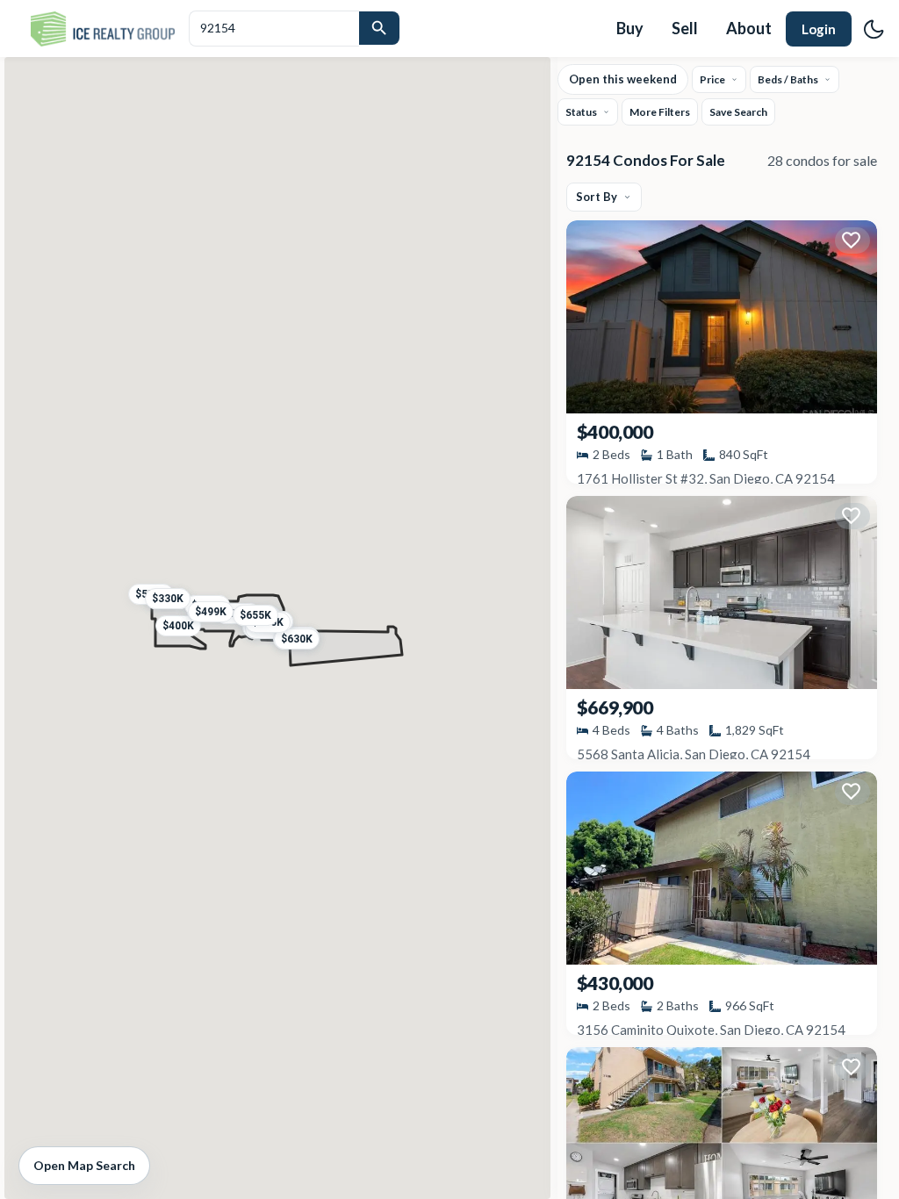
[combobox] (274, 28)
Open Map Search (84, 1165)
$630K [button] (296, 638)
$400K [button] (178, 625)
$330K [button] (167, 598)
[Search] (379, 28)
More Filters (659, 111)
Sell (685, 28)
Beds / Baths (788, 79)
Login (819, 29)
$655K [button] (255, 614)
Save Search (738, 111)
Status (581, 111)
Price (712, 79)
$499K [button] (211, 611)
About (749, 28)
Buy (630, 28)
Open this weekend (623, 79)
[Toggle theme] (873, 29)
